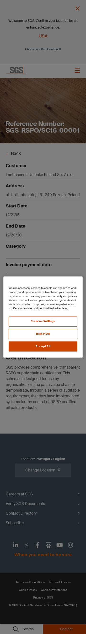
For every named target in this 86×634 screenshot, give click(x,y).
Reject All (43, 334)
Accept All (43, 346)
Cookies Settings (43, 321)
